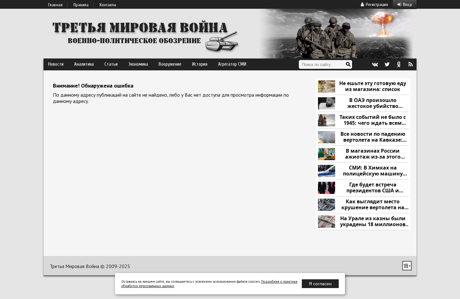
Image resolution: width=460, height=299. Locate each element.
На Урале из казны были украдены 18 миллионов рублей (373, 221)
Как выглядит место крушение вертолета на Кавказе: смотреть (372, 205)
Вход (407, 4)
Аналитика (84, 64)
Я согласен (320, 283)
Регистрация (377, 4)
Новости (56, 64)
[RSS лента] (411, 64)
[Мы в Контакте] (375, 64)
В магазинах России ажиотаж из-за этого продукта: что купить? (372, 154)
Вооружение (170, 64)
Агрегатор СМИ (232, 64)
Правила (81, 5)
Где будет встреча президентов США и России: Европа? (372, 188)
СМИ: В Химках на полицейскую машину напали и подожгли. (373, 171)
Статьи (111, 64)
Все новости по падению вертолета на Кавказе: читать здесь (372, 137)
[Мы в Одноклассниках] (399, 64)
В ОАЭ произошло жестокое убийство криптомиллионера (372, 103)
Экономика (138, 64)
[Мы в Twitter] (387, 64)
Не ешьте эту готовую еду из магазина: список (372, 86)
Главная (55, 5)
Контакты (108, 5)
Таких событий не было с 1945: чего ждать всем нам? (373, 120)
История (199, 64)
